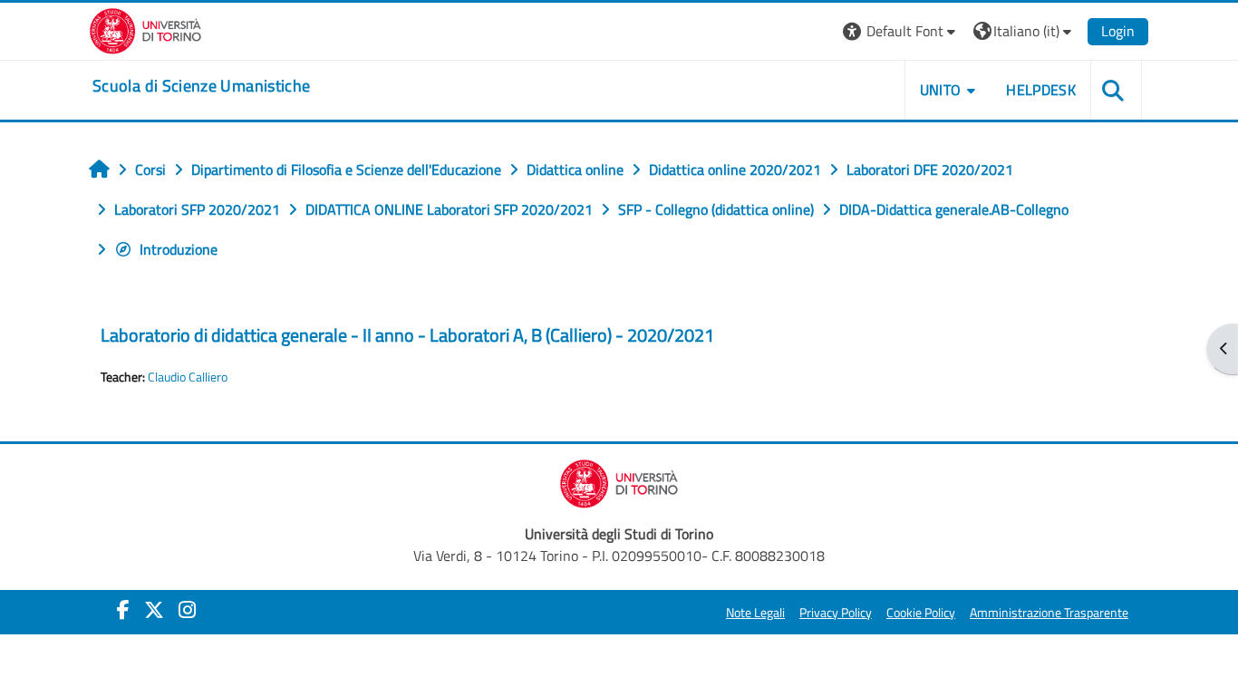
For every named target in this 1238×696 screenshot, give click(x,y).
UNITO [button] (941, 90)
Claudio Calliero (187, 377)
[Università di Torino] (145, 29)
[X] (154, 609)
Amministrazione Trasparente (1049, 613)
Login (1118, 31)
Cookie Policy (920, 613)
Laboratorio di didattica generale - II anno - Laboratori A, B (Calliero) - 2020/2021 (407, 335)
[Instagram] (187, 609)
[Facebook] (123, 609)
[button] (901, 31)
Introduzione (179, 249)
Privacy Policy (835, 613)
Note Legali (755, 613)
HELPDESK (1041, 90)
